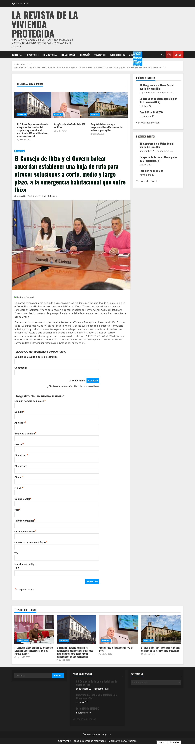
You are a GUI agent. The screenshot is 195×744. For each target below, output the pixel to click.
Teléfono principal (24, 521)
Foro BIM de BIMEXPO (151, 112)
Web (16, 553)
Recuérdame (78, 380)
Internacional (50, 54)
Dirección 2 (20, 466)
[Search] (162, 54)
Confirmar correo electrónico (30, 542)
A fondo (133, 54)
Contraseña (20, 368)
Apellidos (20, 423)
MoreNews (114, 740)
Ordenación (99, 54)
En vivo (178, 54)
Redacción (21, 196)
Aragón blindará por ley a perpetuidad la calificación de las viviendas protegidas (108, 105)
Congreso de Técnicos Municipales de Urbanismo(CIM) (158, 100)
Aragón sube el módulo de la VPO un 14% (71, 105)
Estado (18, 488)
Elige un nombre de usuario (30, 401)
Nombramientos (117, 54)
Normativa (17, 54)
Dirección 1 (21, 455)
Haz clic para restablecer (86, 386)
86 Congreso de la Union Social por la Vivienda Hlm (157, 86)
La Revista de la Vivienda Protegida (45, 24)
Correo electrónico (25, 531)
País (17, 510)
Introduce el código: (25, 564)
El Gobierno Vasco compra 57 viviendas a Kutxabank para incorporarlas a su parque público (34, 629)
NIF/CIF (19, 444)
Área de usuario (91, 734)
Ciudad (19, 477)
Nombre (19, 412)
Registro (106, 734)
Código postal (22, 499)
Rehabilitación (68, 54)
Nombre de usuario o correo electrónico (36, 357)
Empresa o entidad (25, 433)
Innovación (85, 54)
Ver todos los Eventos (147, 122)
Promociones (32, 54)
